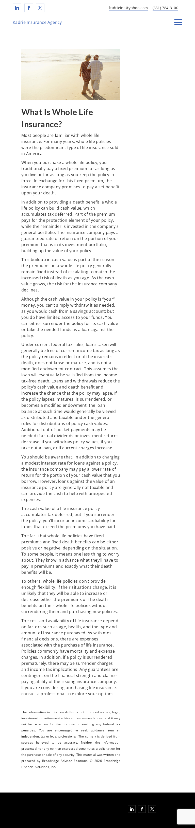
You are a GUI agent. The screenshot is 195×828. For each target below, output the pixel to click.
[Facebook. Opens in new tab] (28, 8)
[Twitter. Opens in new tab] (40, 8)
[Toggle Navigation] (178, 22)
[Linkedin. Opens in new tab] (17, 8)
